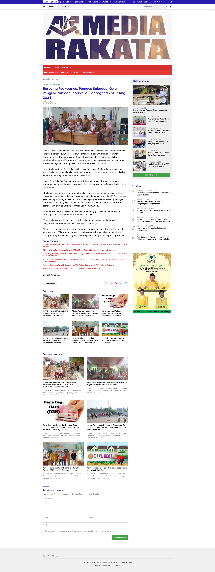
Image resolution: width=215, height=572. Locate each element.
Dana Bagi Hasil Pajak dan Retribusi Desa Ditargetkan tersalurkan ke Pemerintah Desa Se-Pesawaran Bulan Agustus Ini (85, 254)
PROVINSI (48, 67)
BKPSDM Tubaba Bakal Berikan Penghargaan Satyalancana (150, 202)
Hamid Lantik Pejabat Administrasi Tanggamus (151, 229)
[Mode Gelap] (171, 6)
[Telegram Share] (121, 283)
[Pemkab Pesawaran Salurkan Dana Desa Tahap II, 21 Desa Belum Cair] (115, 328)
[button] (165, 6)
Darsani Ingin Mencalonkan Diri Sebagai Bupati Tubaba (153, 193)
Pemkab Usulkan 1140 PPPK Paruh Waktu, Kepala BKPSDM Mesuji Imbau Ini (159, 165)
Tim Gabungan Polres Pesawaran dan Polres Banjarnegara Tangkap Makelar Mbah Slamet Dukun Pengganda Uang (153, 238)
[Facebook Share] (106, 283)
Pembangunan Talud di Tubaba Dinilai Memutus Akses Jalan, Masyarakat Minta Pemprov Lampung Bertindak (154, 220)
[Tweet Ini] (111, 283)
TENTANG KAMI (88, 72)
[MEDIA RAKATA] (107, 37)
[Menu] (44, 6)
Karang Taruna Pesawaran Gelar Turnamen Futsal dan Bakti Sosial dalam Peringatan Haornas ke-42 (159, 131)
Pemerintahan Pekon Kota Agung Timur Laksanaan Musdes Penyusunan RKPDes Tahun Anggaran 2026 (158, 120)
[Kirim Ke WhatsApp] (126, 283)
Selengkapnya (151, 175)
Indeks (51, 6)
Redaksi (50, 102)
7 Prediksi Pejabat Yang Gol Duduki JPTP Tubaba (154, 211)
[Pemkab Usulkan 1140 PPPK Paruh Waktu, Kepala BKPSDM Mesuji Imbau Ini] (139, 166)
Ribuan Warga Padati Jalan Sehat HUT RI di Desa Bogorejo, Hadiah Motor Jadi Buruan (79, 250)
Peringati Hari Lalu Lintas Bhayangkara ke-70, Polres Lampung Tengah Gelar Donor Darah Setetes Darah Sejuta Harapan (159, 142)
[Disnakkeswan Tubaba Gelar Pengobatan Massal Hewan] (151, 95)
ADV (57, 67)
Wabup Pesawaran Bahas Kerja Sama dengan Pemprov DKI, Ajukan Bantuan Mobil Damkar (158, 154)
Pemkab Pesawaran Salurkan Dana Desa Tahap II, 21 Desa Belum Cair (72, 268)
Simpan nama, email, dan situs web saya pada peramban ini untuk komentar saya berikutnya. (82, 531)
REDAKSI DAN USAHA (69, 72)
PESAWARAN (55, 84)
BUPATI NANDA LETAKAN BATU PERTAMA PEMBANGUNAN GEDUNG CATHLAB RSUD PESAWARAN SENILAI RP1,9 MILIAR (85, 245)
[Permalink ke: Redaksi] (45, 103)
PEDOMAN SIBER (51, 72)
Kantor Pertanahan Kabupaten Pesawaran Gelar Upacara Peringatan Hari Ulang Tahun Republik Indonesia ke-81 (83, 260)
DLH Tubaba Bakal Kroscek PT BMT (122, 2)
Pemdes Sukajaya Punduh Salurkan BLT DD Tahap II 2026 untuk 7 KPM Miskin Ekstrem (78, 265)
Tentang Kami (63, 6)
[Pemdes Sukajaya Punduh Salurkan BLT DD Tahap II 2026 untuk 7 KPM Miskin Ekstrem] (85, 328)
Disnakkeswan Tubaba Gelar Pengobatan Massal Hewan (150, 111)
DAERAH (65, 67)
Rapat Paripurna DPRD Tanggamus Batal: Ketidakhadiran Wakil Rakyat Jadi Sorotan (62, 2)
